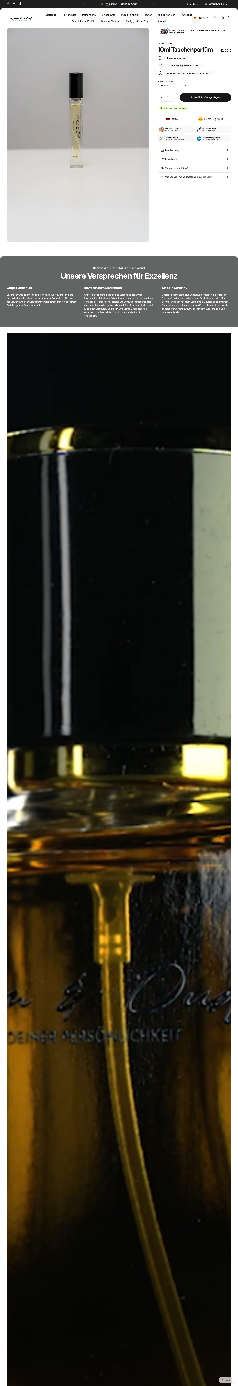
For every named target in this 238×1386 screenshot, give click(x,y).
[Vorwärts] (153, 4)
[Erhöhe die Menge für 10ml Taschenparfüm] (174, 97)
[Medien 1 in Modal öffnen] (78, 135)
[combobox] (193, 4)
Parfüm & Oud (165, 43)
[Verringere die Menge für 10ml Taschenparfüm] (161, 97)
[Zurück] (85, 4)
